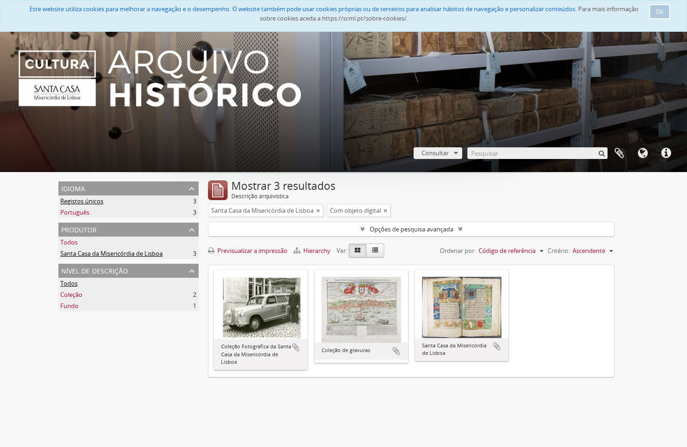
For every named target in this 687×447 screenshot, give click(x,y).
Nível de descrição (94, 270)
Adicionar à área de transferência (296, 347)
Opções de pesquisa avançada (411, 229)
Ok (660, 11)
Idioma (642, 153)
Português (74, 212)
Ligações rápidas (666, 153)
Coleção (71, 294)
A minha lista (619, 153)
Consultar (435, 153)
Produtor (79, 229)
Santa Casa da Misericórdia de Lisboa (111, 253)
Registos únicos (81, 201)
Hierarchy (317, 250)
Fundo (69, 306)
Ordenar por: (458, 250)
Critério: (559, 250)
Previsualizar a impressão (251, 250)
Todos (69, 242)
